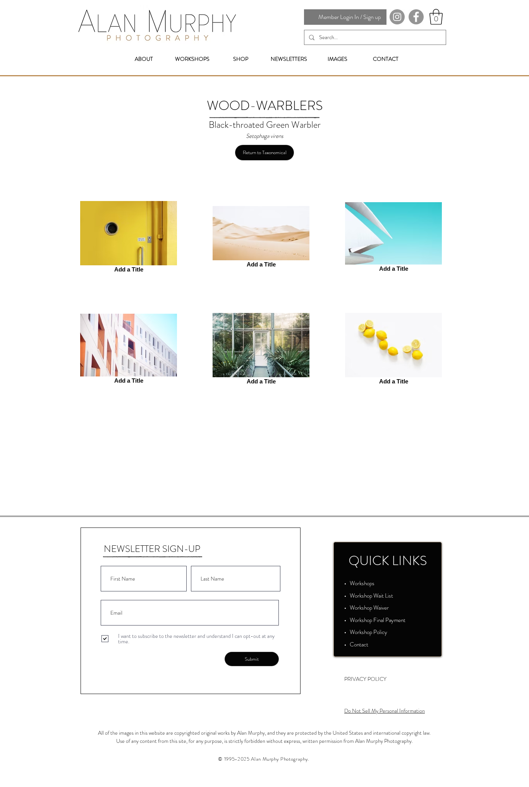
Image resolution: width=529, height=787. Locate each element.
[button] (436, 16)
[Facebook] (416, 16)
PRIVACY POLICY (365, 679)
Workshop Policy (368, 632)
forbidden (254, 741)
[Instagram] (397, 16)
